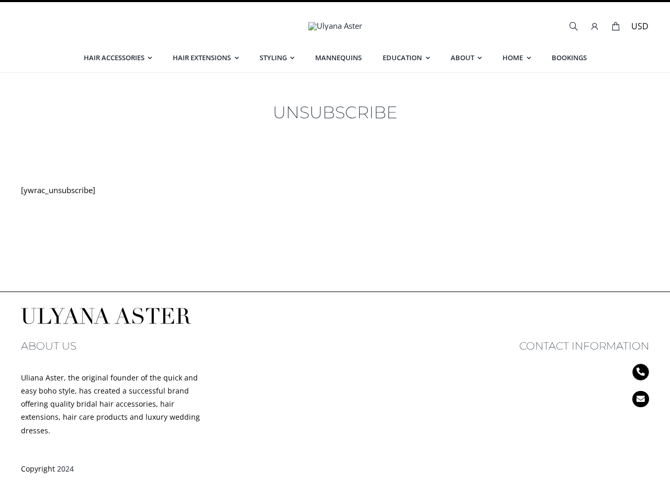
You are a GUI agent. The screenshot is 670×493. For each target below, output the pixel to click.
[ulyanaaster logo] (335, 25)
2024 (65, 469)
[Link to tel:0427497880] (640, 372)
